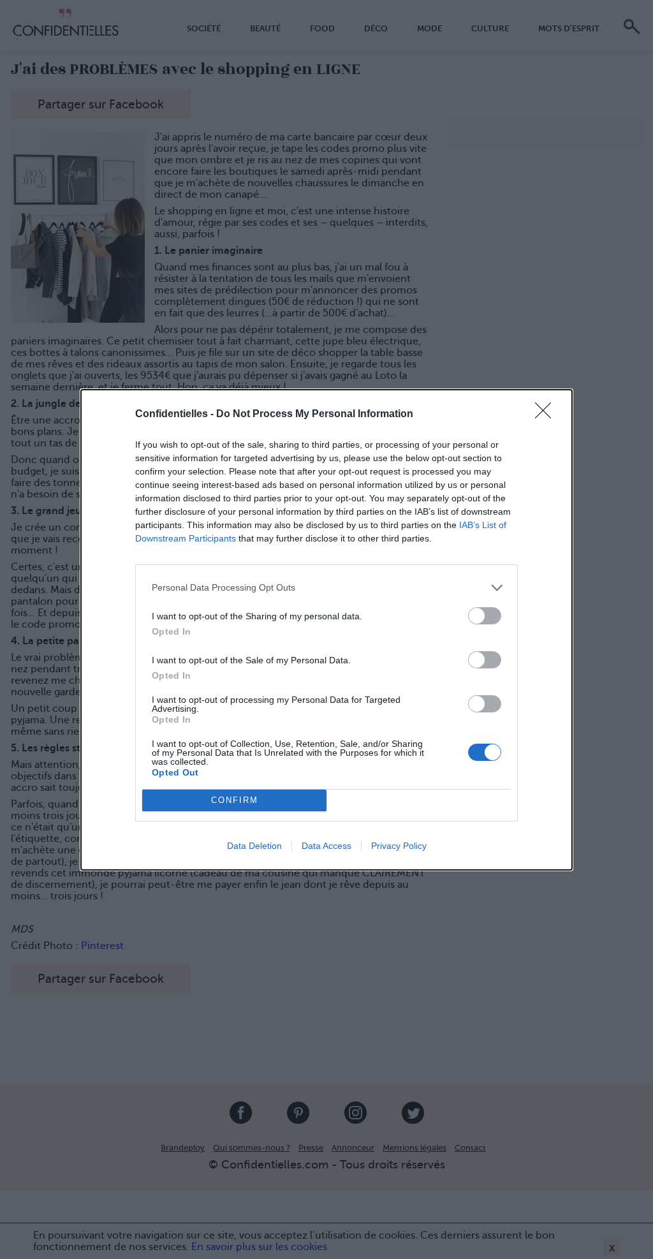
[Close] (547, 414)
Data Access (326, 846)
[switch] (484, 615)
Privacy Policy (399, 846)
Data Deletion (254, 846)
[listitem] (326, 587)
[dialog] (326, 630)
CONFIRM (234, 800)
